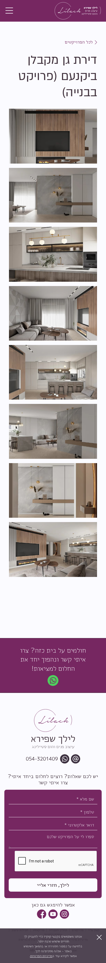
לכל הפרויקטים (79, 42)
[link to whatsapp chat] (53, 680)
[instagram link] (64, 914)
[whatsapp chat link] (64, 758)
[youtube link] (53, 914)
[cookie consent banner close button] (99, 937)
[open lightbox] (53, 136)
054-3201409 (42, 758)
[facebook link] (41, 914)
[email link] (75, 758)
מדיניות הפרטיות (41, 956)
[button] (9, 11)
